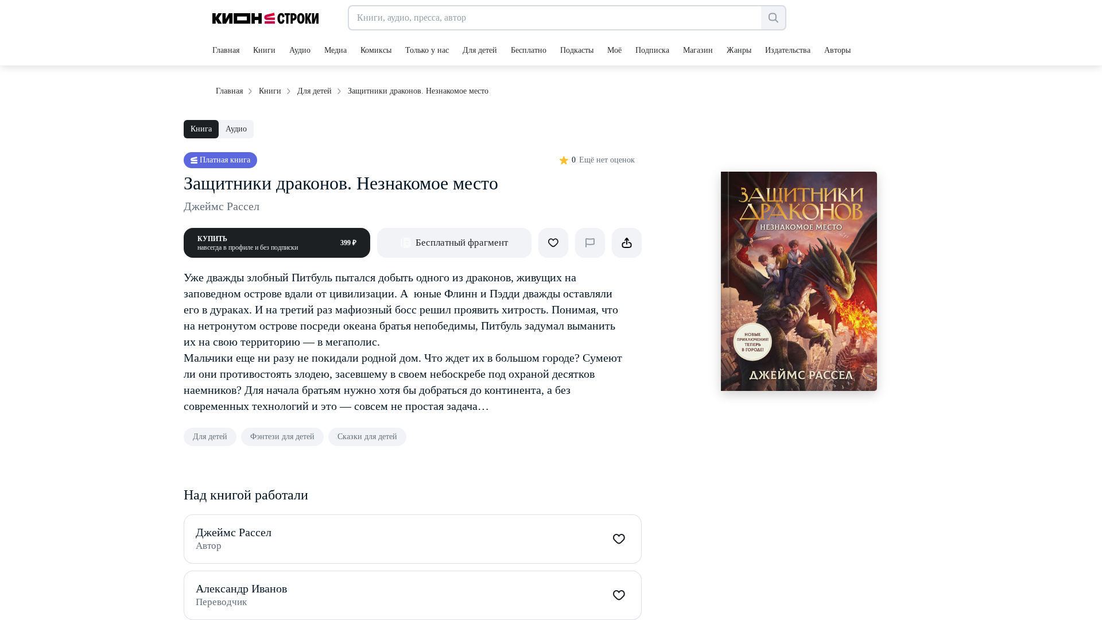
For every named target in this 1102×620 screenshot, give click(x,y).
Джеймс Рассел (221, 206)
